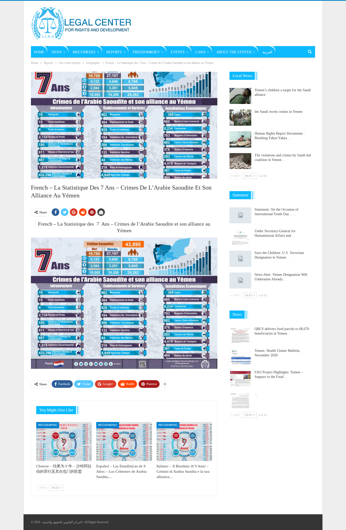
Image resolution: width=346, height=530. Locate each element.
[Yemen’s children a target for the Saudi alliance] (240, 96)
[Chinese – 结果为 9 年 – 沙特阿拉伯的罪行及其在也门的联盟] (64, 441)
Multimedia (84, 52)
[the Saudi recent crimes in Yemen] (240, 117)
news (57, 52)
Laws (200, 52)
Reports (114, 52)
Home (39, 52)
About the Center (234, 52)
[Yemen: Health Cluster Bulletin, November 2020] (240, 357)
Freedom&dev (146, 52)
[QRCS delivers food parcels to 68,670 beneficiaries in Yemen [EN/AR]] (240, 335)
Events (178, 52)
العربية (267, 52)
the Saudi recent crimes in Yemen (278, 112)
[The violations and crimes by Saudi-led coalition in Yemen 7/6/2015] (240, 161)
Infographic (47, 425)
